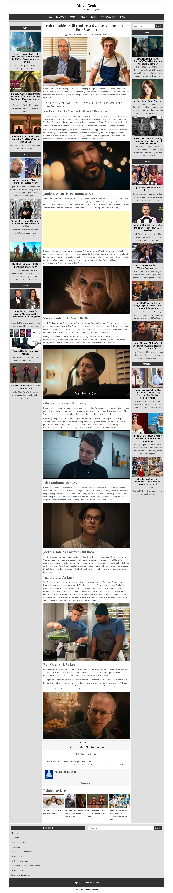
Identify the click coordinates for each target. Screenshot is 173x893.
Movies (72, 16)
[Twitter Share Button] (70, 747)
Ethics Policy (16, 856)
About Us (15, 833)
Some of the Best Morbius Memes (25, 352)
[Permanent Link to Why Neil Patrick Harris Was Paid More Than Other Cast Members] (147, 213)
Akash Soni (101, 35)
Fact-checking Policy (20, 861)
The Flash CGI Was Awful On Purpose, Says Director (25, 265)
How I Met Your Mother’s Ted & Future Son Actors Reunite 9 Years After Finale (148, 346)
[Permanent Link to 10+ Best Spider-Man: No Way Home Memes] (25, 373)
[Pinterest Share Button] (81, 747)
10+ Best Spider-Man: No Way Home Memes (25, 387)
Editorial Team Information (22, 852)
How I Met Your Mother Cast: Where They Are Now (148, 266)
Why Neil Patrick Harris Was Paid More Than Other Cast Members (148, 228)
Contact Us (16, 838)
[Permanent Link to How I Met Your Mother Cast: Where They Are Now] (147, 253)
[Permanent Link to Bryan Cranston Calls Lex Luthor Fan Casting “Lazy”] (25, 168)
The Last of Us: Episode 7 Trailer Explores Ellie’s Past (97, 814)
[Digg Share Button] (92, 747)
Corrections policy (18, 842)
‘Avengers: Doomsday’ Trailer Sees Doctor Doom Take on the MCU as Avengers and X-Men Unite (25, 58)
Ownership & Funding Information (25, 866)
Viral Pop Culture (107, 16)
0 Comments (154, 67)
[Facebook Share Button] (76, 747)
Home (50, 16)
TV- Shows (60, 16)
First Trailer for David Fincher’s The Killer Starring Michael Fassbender (148, 61)
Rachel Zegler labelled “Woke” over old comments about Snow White (148, 438)
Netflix (93, 16)
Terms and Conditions (20, 875)
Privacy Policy (17, 870)
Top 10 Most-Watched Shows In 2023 (148, 189)
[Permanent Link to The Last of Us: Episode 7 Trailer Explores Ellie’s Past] (97, 801)
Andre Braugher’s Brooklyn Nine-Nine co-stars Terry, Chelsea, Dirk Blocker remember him (147, 393)
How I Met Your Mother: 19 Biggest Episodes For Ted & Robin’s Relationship (147, 305)
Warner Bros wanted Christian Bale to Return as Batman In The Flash (25, 223)
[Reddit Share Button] (87, 747)
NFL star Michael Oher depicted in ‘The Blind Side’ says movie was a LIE (147, 482)
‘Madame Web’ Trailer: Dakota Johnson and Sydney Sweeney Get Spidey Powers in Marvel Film (25, 97)
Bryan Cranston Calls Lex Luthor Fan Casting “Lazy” (25, 181)
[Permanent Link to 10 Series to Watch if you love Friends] (53, 801)
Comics (82, 16)
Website (86, 783)
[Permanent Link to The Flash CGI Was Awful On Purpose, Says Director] (25, 252)
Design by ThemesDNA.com (86, 889)
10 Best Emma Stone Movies (147, 101)
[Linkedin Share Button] (97, 747)
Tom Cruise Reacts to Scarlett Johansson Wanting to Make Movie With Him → (96, 765)
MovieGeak (86, 5)
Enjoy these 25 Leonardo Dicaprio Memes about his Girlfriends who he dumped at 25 (25, 315)
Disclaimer (15, 847)
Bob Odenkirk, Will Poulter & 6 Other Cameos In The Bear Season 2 (86, 27)
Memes (122, 16)
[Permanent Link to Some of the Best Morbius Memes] (25, 339)
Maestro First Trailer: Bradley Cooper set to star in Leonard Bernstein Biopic (147, 141)
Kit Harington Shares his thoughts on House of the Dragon (75, 814)
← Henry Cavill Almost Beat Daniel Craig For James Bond (67, 762)
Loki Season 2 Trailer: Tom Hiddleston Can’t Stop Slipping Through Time (25, 139)
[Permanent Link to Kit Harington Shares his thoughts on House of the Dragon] (75, 801)
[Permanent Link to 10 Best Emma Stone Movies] (147, 89)
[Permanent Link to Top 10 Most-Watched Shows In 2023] (147, 175)
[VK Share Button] (103, 747)
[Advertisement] (86, 229)
